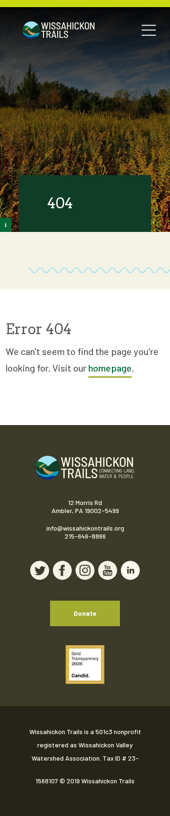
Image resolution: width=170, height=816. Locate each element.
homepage (110, 367)
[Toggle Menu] (149, 30)
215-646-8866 (85, 536)
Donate (85, 613)
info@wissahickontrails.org (85, 528)
